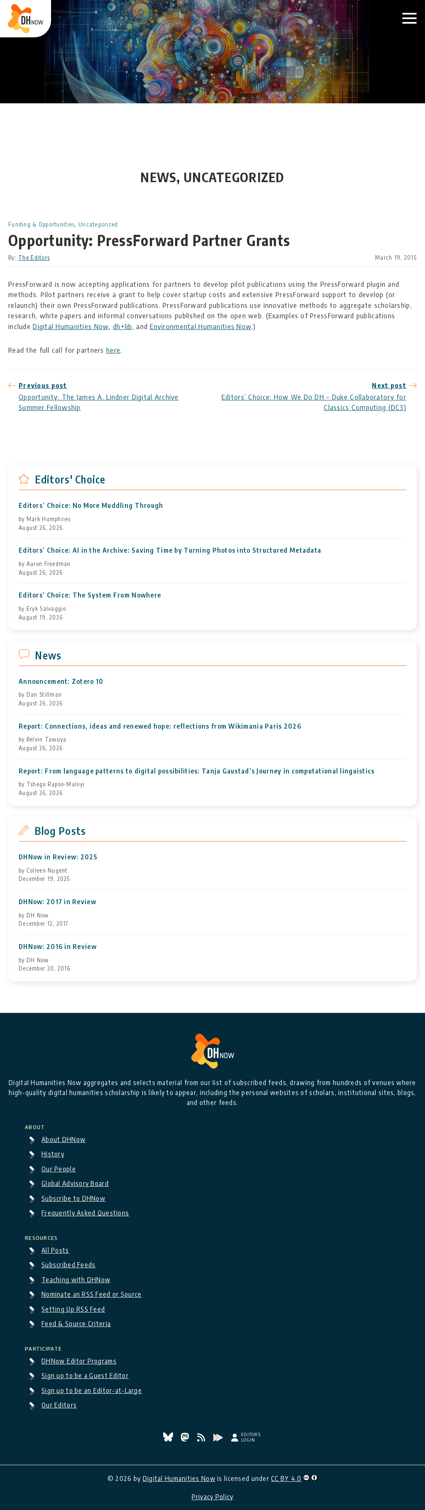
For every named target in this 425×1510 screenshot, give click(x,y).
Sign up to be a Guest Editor (85, 1375)
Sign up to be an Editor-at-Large (92, 1390)
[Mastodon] (186, 1439)
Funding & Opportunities (41, 224)
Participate (43, 1347)
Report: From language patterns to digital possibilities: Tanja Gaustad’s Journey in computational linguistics (197, 771)
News (48, 655)
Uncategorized (98, 224)
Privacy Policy (213, 1497)
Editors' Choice (70, 479)
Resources (41, 1237)
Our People (59, 1169)
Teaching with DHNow (76, 1280)
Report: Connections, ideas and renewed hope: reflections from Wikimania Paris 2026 (160, 726)
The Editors (34, 257)
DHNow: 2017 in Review (57, 902)
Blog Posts (60, 831)
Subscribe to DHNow (73, 1198)
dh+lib (122, 326)
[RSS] (202, 1439)
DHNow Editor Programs (79, 1361)
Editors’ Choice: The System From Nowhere (90, 595)
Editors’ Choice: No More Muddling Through (91, 506)
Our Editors (59, 1405)
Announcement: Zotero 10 (61, 681)
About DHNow (63, 1139)
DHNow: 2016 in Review (58, 947)
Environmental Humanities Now (201, 326)
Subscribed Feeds (68, 1265)
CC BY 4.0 (286, 1478)
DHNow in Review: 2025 (58, 857)
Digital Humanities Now (71, 326)
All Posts (55, 1250)
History (53, 1154)
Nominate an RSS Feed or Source (92, 1294)
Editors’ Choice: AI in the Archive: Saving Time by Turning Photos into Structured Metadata (170, 550)
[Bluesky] (169, 1439)
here (113, 349)
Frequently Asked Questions (85, 1213)
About (35, 1126)
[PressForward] (219, 1439)
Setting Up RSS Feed (73, 1309)
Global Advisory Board (75, 1183)
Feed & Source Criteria (76, 1324)
